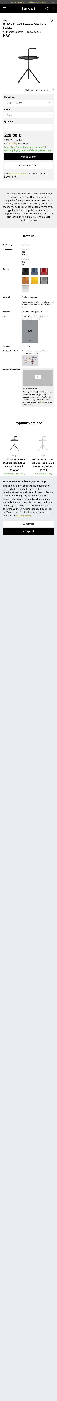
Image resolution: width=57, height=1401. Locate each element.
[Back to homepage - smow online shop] (28, 9)
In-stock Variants (28, 165)
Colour (7, 109)
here (42, 402)
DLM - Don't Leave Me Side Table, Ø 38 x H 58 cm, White (43, 463)
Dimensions (9, 97)
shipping (13, 143)
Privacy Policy (23, 515)
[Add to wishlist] (51, 20)
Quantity (8, 121)
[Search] (47, 8)
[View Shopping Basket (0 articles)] (54, 8)
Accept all (28, 531)
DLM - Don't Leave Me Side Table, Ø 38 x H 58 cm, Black (14, 463)
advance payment (17, 173)
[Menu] (4, 8)
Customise (28, 523)
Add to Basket (28, 156)
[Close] (53, 2)
